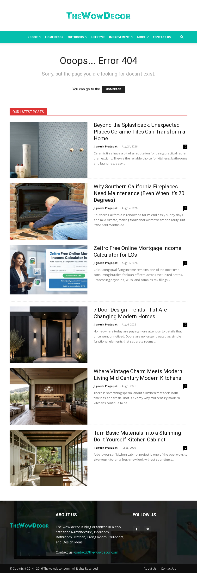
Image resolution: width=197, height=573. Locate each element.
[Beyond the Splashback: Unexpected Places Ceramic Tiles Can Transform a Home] (48, 150)
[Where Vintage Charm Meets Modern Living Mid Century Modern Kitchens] (48, 396)
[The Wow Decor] (98, 16)
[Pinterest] (147, 529)
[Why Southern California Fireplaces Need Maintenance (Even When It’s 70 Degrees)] (48, 211)
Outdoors (76, 37)
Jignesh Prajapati (106, 146)
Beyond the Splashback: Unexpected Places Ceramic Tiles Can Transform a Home (139, 131)
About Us (150, 569)
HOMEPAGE (113, 89)
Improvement (119, 37)
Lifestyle (98, 37)
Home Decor (54, 37)
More (141, 37)
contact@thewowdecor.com (96, 552)
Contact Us (162, 37)
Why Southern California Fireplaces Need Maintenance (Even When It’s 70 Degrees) (139, 193)
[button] (181, 37)
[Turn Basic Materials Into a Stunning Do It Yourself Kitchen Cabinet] (48, 458)
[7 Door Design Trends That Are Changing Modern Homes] (48, 334)
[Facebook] (136, 529)
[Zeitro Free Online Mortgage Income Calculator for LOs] (48, 269)
